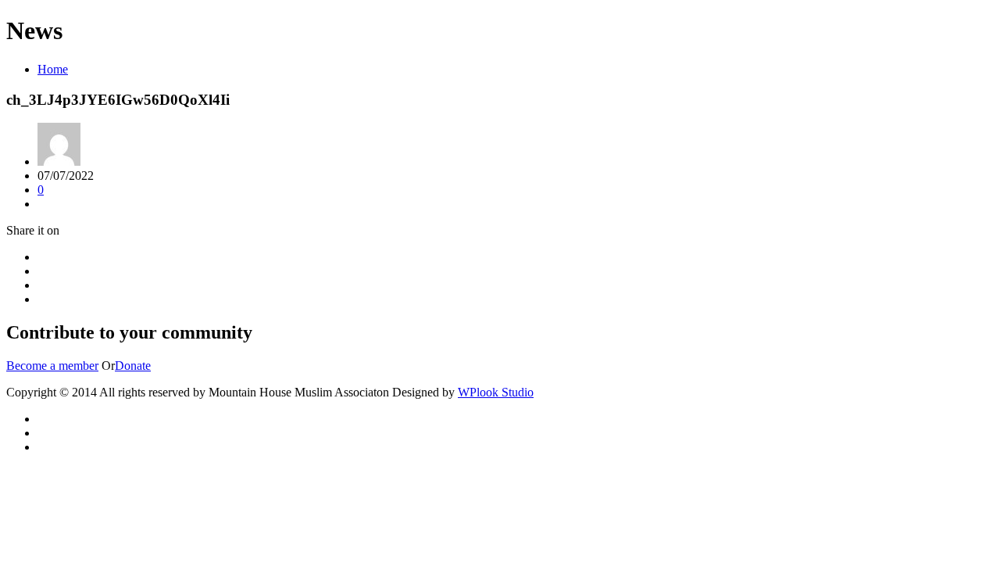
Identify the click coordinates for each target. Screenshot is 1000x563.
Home (53, 69)
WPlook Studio (496, 392)
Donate (133, 365)
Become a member (52, 365)
